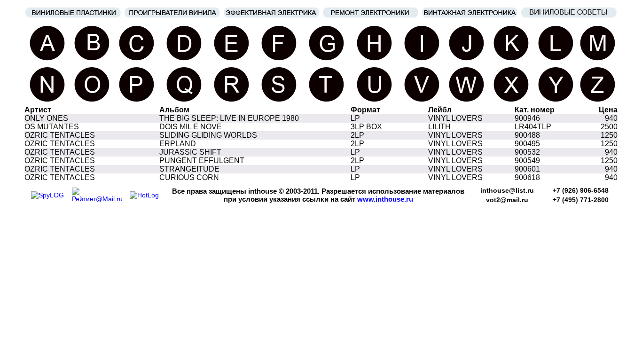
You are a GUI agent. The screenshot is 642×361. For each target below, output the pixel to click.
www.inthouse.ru (385, 199)
